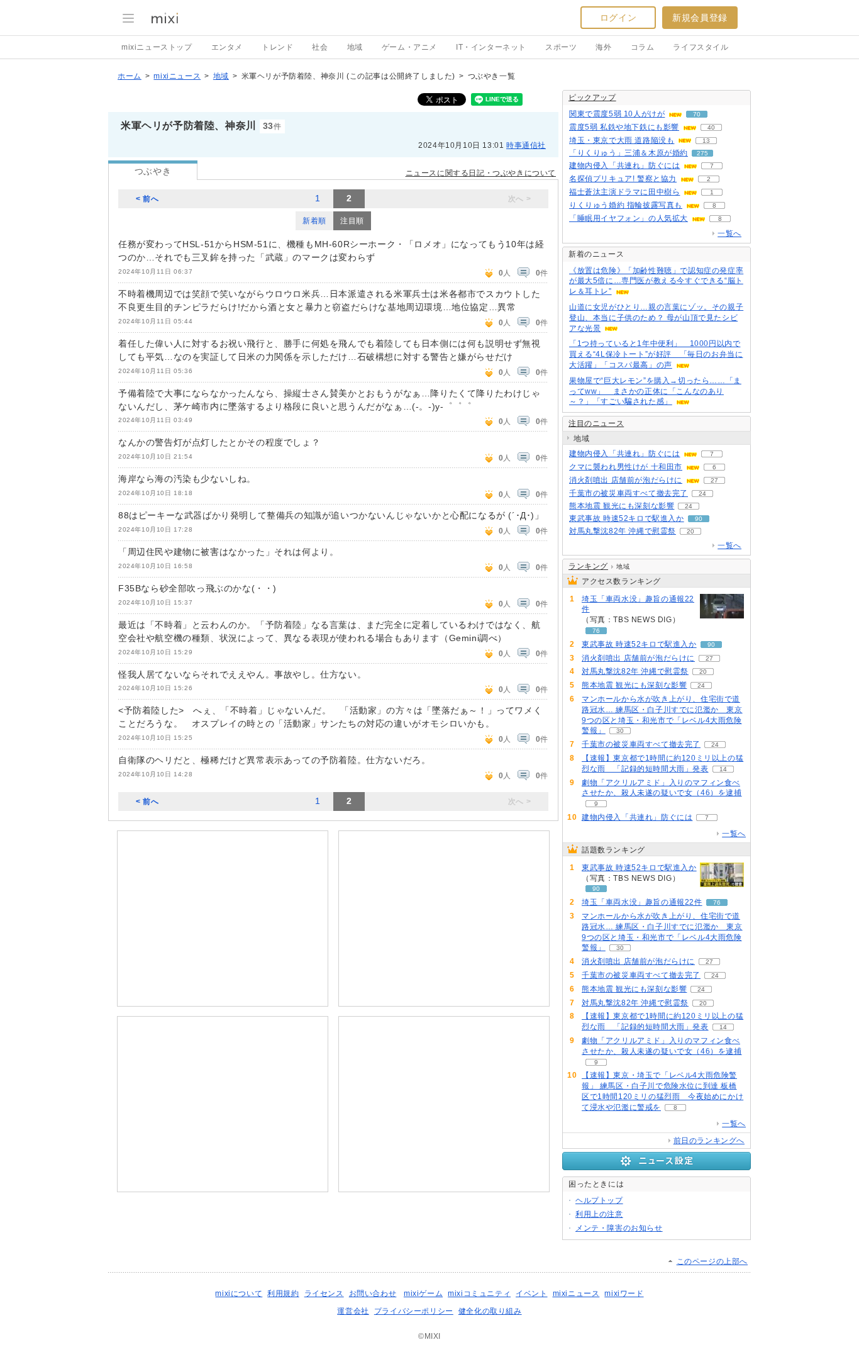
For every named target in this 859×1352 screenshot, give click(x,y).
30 (620, 730)
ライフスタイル (700, 47)
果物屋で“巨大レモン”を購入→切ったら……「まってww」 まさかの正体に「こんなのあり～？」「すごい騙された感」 (655, 391)
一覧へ (729, 233)
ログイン (618, 18)
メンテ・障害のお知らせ (619, 1228)
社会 (320, 47)
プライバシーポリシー (413, 1311)
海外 (603, 47)
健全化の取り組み (490, 1311)
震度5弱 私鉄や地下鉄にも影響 (624, 127)
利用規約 (283, 1293)
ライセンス (324, 1293)
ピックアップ (592, 97)
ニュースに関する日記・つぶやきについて (481, 173)
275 (702, 153)
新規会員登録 (700, 18)
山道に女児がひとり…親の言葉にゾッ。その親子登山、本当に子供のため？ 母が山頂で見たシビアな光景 (656, 318)
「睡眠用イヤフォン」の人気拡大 (628, 218)
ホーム (129, 76)
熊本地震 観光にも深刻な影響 (621, 505)
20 (690, 531)
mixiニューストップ (156, 47)
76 (596, 630)
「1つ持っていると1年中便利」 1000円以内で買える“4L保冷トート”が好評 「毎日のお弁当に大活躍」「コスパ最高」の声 (656, 354)
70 (697, 114)
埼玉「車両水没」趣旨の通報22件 (638, 604)
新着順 (314, 220)
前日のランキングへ (709, 1140)
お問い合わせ (373, 1293)
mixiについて (238, 1293)
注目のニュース (596, 423)
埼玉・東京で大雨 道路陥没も (621, 140)
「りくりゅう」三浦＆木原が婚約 (628, 152)
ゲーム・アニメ (409, 47)
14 (723, 769)
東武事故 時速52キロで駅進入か (626, 518)
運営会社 (353, 1311)
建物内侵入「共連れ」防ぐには (624, 165)
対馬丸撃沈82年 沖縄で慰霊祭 (622, 531)
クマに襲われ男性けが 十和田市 (625, 466)
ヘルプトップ (599, 1200)
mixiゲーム (423, 1293)
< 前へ (147, 198)
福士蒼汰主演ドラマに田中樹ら (624, 191)
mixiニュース (177, 76)
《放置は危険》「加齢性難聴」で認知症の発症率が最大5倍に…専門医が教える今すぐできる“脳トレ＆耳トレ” (656, 281)
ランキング (588, 566)
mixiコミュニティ (479, 1293)
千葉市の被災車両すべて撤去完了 (628, 493)
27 (714, 480)
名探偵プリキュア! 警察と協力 (623, 178)
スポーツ (561, 47)
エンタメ (227, 47)
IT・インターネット (491, 47)
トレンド (277, 47)
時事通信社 (526, 145)
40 (711, 127)
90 (698, 518)
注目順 (352, 220)
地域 (355, 47)
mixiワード (623, 1293)
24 (702, 493)
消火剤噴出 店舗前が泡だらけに (625, 480)
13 (706, 140)
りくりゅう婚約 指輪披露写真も (625, 205)
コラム (643, 47)
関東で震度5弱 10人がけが (617, 113)
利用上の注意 (599, 1214)
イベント (531, 1293)
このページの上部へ (712, 1261)
